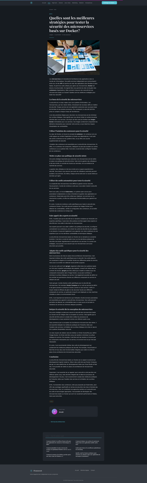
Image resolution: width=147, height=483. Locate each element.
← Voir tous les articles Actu (57, 421)
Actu (49, 2)
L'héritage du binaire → (109, 2)
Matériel (81, 2)
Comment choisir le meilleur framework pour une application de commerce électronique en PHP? (58, 442)
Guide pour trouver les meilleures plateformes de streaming (88, 448)
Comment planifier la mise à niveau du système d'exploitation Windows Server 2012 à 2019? (58, 449)
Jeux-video (67, 2)
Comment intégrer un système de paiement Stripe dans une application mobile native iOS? (87, 442)
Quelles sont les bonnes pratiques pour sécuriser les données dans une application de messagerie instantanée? (88, 454)
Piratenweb (38, 471)
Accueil (44, 2)
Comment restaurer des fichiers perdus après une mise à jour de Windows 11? (58, 455)
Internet (61, 2)
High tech (54, 2)
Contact (93, 470)
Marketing (74, 2)
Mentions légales (85, 470)
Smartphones (88, 2)
